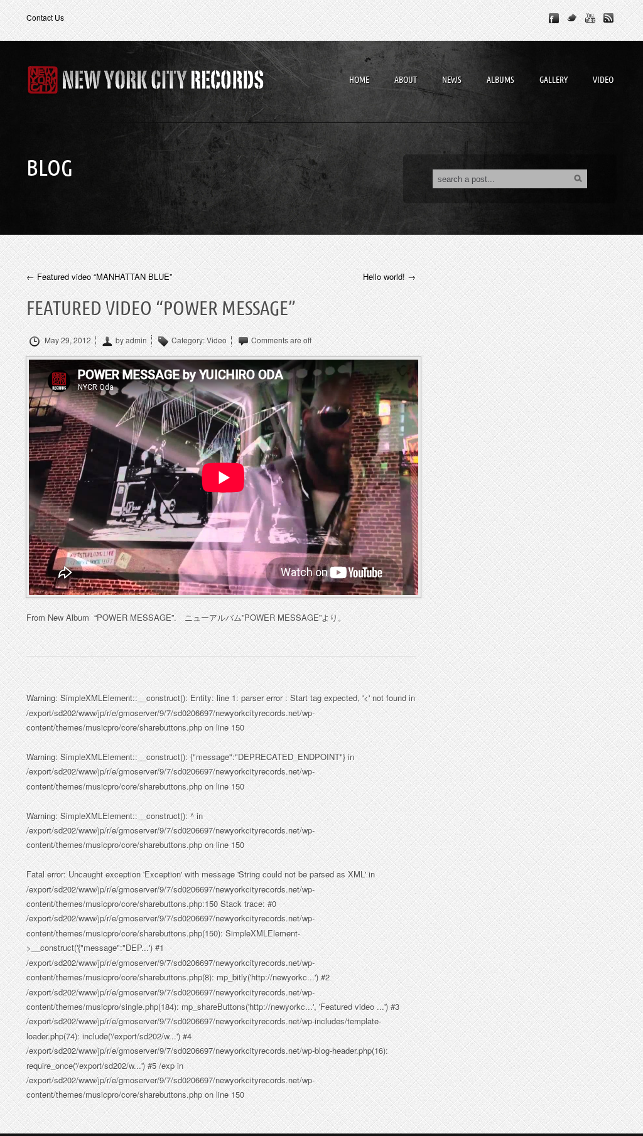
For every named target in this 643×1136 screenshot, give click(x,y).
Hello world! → (389, 277)
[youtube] (590, 18)
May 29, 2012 (67, 340)
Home (359, 80)
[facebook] (554, 18)
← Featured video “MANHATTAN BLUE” (99, 277)
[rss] (608, 18)
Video (603, 80)
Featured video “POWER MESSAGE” (161, 309)
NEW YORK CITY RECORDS (145, 81)
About (405, 80)
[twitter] (572, 18)
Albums (500, 80)
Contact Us (45, 17)
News (452, 80)
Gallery (553, 80)
